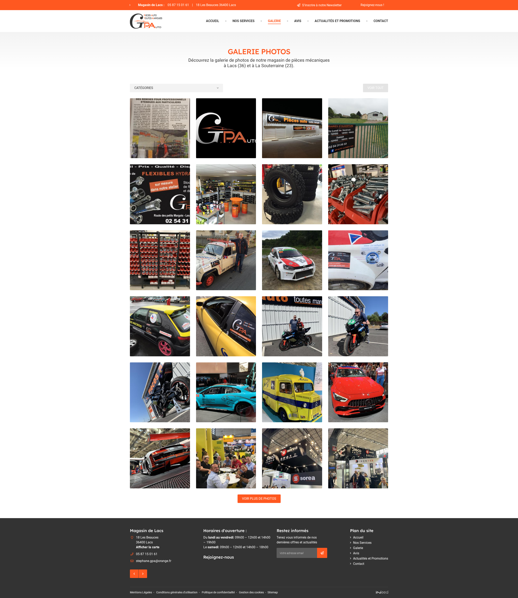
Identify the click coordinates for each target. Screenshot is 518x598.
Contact (381, 21)
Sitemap (272, 592)
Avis (297, 21)
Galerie (274, 21)
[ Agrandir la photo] (160, 128)
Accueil (212, 21)
